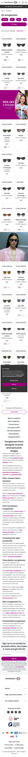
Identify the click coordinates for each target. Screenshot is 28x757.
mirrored (5, 474)
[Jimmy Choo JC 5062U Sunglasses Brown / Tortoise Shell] (22, 60)
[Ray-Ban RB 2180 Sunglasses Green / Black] (8, 287)
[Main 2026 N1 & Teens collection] (14, 246)
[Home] (10, 2)
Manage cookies (14, 380)
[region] (14, 378)
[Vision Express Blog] (19, 712)
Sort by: (12, 31)
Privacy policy (9, 745)
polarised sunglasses (15, 556)
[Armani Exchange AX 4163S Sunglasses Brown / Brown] (22, 287)
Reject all (14, 388)
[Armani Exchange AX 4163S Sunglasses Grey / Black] (19, 287)
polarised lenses (16, 474)
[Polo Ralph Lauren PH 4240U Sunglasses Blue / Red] (8, 147)
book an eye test (7, 598)
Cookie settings (19, 748)
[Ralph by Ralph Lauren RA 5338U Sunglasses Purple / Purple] (8, 344)
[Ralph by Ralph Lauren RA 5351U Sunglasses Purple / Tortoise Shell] (22, 230)
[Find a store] (23, 2)
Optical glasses (14, 434)
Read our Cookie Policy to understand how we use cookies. (13, 375)
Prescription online (14, 427)
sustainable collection (9, 628)
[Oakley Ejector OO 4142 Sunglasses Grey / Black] (8, 401)
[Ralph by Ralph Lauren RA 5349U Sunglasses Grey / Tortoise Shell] (5, 60)
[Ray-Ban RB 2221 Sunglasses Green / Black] (8, 230)
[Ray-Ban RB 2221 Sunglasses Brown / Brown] (5, 230)
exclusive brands (17, 458)
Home (3, 11)
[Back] (2, 6)
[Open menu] (2, 2)
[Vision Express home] (14, 679)
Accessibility (8, 748)
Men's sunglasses (13, 421)
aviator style (18, 511)
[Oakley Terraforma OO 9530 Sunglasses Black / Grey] (5, 88)
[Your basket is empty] (26, 2)
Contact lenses (14, 424)
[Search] (20, 2)
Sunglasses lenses (14, 437)
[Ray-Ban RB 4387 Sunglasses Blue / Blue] (19, 315)
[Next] (26, 6)
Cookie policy (19, 745)
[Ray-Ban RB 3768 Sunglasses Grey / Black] (19, 88)
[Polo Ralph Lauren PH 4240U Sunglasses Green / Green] (5, 147)
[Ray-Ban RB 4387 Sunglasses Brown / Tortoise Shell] (22, 315)
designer (5, 462)
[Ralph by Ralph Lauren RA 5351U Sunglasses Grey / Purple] (19, 230)
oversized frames (8, 516)
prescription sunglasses (10, 472)
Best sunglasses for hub (14, 613)
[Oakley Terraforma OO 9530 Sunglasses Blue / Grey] (8, 88)
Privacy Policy (20, 666)
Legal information (14, 742)
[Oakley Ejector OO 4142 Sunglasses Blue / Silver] (5, 401)
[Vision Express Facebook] (8, 712)
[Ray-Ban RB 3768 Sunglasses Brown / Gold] (22, 88)
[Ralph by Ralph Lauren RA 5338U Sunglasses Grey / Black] (5, 344)
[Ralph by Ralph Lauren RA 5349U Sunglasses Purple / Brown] (8, 60)
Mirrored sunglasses (13, 431)
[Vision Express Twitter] (12, 712)
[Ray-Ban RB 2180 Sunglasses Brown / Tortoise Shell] (5, 287)
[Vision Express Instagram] (16, 712)
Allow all (14, 384)
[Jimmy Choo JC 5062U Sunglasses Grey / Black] (19, 60)
